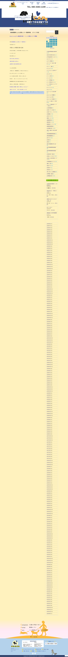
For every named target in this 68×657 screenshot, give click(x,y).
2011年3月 (49, 601)
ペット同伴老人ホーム (51, 82)
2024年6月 (49, 276)
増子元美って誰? (38, 649)
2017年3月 (49, 454)
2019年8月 (49, 395)
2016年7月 (49, 470)
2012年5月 (49, 572)
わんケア (48, 89)
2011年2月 (49, 603)
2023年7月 (49, 299)
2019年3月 (49, 405)
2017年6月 (49, 448)
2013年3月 (49, 552)
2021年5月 (49, 352)
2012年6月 (49, 570)
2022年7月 (49, 323)
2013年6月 (49, 546)
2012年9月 (49, 564)
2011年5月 (49, 597)
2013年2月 (49, 554)
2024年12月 (49, 264)
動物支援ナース (49, 122)
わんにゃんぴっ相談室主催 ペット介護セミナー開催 (23, 36)
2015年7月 (49, 495)
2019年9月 (49, 393)
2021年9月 (49, 344)
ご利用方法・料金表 (46, 649)
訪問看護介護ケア (50, 175)
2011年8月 (49, 591)
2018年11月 (49, 413)
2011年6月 (49, 595)
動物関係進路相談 (50, 126)
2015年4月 (49, 501)
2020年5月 (49, 376)
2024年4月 (49, 280)
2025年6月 (49, 252)
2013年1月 (49, 556)
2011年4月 (49, 599)
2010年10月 (49, 611)
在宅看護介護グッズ (50, 128)
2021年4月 (49, 354)
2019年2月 (49, 407)
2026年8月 (49, 223)
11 (54, 41)
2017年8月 (49, 444)
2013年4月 (49, 550)
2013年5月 (49, 548)
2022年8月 (49, 321)
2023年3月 (49, 307)
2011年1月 (49, 605)
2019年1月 (49, 409)
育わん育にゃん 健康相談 (51, 171)
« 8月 (51, 48)
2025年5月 (49, 254)
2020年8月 (49, 370)
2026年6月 (49, 227)
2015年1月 (49, 507)
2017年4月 (49, 452)
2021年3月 (49, 356)
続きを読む (53, 210)
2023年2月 (49, 309)
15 (50, 43)
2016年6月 (49, 472)
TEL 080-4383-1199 (36, 7)
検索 (56, 32)
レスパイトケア (49, 87)
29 (50, 46)
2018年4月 (49, 427)
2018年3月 (49, 429)
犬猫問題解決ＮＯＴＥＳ (51, 161)
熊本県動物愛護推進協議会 (51, 150)
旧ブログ (11, 29)
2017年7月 (49, 446)
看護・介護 (49, 163)
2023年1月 (49, 311)
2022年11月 (49, 315)
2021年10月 (49, 342)
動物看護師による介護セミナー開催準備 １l (19, 41)
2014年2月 (49, 529)
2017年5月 (49, 450)
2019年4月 (49, 403)
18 (54, 43)
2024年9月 (49, 270)
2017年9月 (49, 442)
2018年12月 (49, 411)
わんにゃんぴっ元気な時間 (51, 91)
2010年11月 (49, 609)
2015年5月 (49, 499)
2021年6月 (49, 350)
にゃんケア (49, 68)
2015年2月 (49, 505)
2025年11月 (49, 242)
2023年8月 (49, 297)
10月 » (53, 48)
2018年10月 (49, 415)
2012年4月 (49, 574)
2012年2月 (49, 578)
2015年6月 (49, 497)
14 (48, 43)
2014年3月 (49, 527)
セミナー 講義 (49, 66)
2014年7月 (49, 519)
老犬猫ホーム (49, 169)
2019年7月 (49, 397)
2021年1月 (49, 360)
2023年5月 (49, 303)
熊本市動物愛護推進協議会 (51, 147)
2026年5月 (49, 229)
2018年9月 (49, 417)
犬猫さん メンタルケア (51, 156)
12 (56, 41)
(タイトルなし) (49, 207)
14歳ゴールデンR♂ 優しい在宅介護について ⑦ (18, 89)
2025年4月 (49, 256)
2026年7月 (49, 225)
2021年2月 (49, 358)
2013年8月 (49, 542)
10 (53, 41)
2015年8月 (49, 493)
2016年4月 (49, 476)
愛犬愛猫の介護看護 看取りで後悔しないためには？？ (19, 86)
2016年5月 (49, 474)
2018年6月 (49, 423)
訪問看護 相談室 (50, 173)
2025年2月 (49, 260)
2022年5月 (49, 327)
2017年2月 (49, 456)
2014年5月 (49, 523)
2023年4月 (49, 305)
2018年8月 (49, 419)
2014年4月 (49, 525)
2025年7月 (49, 250)
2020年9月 (49, 368)
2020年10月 (49, 366)
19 (56, 43)
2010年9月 (49, 613)
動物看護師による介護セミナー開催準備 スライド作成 (24, 32)
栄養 (48, 141)
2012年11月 (49, 560)
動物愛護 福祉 (49, 120)
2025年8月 (49, 248)
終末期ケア (49, 167)
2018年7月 (49, 421)
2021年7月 (49, 348)
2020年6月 (49, 374)
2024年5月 (49, 278)
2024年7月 (49, 274)
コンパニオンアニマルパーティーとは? (28, 649)
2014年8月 (49, 517)
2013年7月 (49, 544)
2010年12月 (49, 607)
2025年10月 (49, 244)
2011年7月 (49, 593)
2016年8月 (49, 468)
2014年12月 (49, 509)
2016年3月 (49, 478)
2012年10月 (49, 562)
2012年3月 (49, 576)
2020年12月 (49, 362)
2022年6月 (49, 325)
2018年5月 (49, 425)
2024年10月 (49, 268)
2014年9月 (49, 515)
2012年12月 (49, 558)
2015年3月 (49, 503)
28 (48, 46)
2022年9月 (49, 319)
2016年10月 (49, 464)
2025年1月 (49, 262)
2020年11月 (49, 364)
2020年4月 (49, 378)
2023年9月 (49, 295)
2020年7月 (49, 372)
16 (51, 43)
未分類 (48, 139)
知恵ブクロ (49, 165)
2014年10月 (49, 513)
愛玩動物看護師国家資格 (51, 133)
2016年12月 (49, 460)
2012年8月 (49, 566)
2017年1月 (49, 458)
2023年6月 (49, 301)
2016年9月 (49, 466)
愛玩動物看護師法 (50, 135)
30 (51, 46)
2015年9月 (49, 491)
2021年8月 (49, 346)
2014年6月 (49, 521)
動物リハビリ (49, 118)
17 (53, 43)
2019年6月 (49, 399)
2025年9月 (49, 246)
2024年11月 (49, 266)
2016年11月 (49, 462)
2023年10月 (49, 293)
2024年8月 (49, 272)
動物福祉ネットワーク (51, 124)
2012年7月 (49, 568)
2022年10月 (49, 317)
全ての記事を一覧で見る (52, 180)
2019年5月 (49, 401)
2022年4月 (49, 329)
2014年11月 (49, 511)
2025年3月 (49, 258)
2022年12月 (49, 313)
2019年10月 (49, 391)
